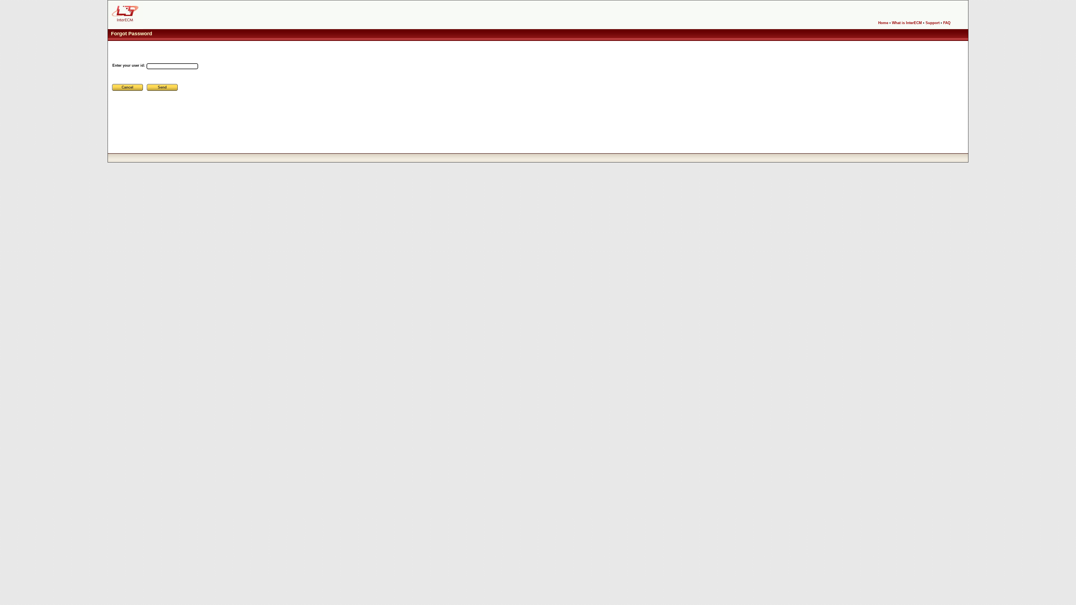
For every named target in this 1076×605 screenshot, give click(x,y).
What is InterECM (907, 23)
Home (883, 23)
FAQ (946, 23)
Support (933, 23)
